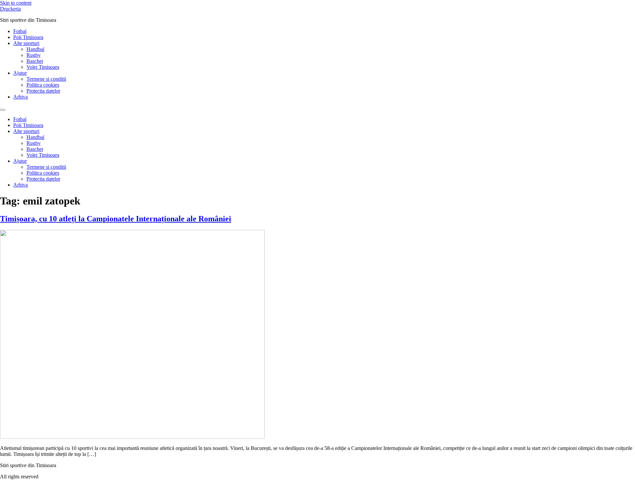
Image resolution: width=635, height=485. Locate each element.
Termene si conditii (46, 79)
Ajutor (20, 73)
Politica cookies (42, 85)
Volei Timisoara (42, 67)
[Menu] (2, 110)
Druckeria (10, 9)
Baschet (34, 61)
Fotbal (19, 31)
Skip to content (15, 3)
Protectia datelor (43, 91)
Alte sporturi (26, 43)
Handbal (35, 49)
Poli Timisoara (28, 37)
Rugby (33, 55)
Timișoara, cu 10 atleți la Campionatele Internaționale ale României (115, 218)
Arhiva (20, 97)
